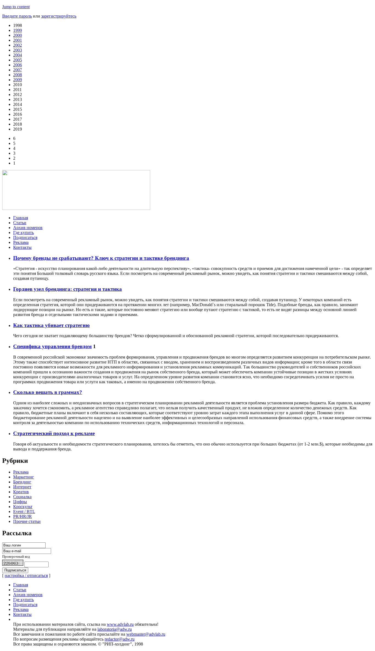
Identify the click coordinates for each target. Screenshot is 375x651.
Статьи (19, 222)
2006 (17, 65)
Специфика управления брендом (52, 346)
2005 (17, 60)
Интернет (22, 486)
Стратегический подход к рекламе (54, 433)
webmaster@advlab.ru (145, 634)
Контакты (22, 247)
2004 (17, 55)
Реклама (21, 242)
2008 (17, 74)
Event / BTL (24, 511)
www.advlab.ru (120, 624)
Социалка (22, 496)
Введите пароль (17, 16)
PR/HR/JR (22, 516)
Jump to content (16, 6)
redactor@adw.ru (120, 639)
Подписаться (25, 237)
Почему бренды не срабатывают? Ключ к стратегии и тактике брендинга (101, 258)
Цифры (20, 501)
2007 (17, 69)
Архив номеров (28, 227)
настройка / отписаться (26, 575)
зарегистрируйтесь (58, 16)
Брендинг (22, 482)
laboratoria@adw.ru (114, 629)
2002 (17, 45)
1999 (17, 30)
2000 (17, 35)
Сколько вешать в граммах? (47, 392)
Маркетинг (23, 477)
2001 (17, 40)
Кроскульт (22, 506)
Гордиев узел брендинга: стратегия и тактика (67, 289)
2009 (17, 79)
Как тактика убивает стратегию (51, 325)
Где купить (23, 232)
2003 (17, 50)
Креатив (21, 491)
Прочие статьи (27, 521)
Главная (20, 217)
